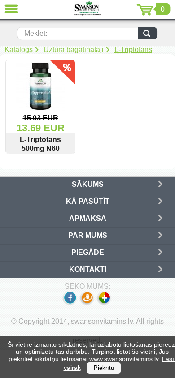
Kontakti (87, 269)
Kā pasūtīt (87, 201)
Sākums (88, 184)
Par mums (87, 235)
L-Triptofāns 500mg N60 (40, 144)
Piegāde (87, 252)
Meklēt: (35, 33)
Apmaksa (87, 218)
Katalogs (18, 49)
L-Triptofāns (133, 49)
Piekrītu (104, 368)
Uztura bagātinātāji (74, 49)
